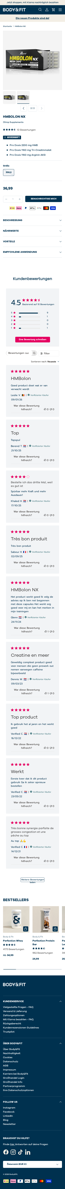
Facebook (9, 1112)
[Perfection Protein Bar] (45, 919)
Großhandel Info (12, 1082)
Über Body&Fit (11, 1049)
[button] (53, 9)
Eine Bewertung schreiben (32, 339)
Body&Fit (13, 1174)
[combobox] (45, 361)
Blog (5, 1120)
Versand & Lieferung (15, 1011)
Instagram (9, 1107)
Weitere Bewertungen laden (32, 880)
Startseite (7, 26)
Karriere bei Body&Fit (15, 1074)
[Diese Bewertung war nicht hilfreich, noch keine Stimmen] (51, 409)
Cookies (7, 1057)
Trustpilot (9, 1031)
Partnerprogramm (14, 1086)
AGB (5, 1065)
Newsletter (9, 1124)
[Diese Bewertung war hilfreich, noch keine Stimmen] (45, 409)
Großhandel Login (13, 1078)
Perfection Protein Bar (43, 942)
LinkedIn (8, 1116)
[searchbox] (18, 353)
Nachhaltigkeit (11, 1053)
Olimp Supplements (13, 122)
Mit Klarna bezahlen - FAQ (18, 1019)
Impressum (9, 1069)
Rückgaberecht (12, 1023)
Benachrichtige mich (43, 198)
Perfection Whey (13, 940)
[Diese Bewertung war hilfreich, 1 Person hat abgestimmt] (46, 631)
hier (12, 1144)
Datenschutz (10, 1061)
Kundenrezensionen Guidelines (21, 1027)
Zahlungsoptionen (13, 1015)
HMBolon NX (20, 26)
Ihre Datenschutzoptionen (18, 1090)
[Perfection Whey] (16, 919)
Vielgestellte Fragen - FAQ (18, 1007)
